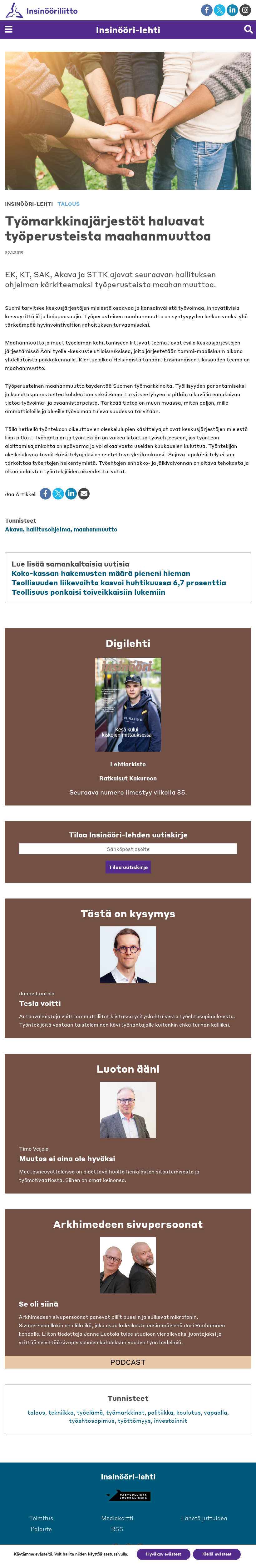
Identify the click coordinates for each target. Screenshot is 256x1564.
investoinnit (170, 1420)
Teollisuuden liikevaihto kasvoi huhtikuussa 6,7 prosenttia (119, 582)
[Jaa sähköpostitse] (84, 494)
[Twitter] (58, 494)
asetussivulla (115, 1554)
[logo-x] (219, 10)
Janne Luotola (37, 993)
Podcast (128, 1362)
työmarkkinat (125, 1412)
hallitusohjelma (48, 529)
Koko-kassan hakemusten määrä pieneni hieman (101, 573)
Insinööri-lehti (128, 29)
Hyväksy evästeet (163, 1554)
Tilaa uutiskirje (128, 867)
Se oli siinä (38, 1303)
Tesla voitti (40, 1003)
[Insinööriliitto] (51, 10)
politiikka (160, 1412)
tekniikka (61, 1412)
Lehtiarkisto (128, 764)
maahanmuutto (95, 529)
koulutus (188, 1412)
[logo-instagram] (245, 10)
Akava (14, 529)
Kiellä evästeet (216, 1554)
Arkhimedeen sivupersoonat (128, 1223)
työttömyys (134, 1420)
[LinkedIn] (71, 494)
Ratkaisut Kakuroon (128, 778)
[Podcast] (128, 1265)
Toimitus (41, 1517)
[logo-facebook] (207, 10)
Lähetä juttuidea (204, 1517)
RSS (117, 1528)
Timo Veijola (34, 1148)
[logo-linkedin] (232, 10)
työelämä (90, 1412)
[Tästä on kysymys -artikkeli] (128, 954)
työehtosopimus (92, 1420)
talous (68, 203)
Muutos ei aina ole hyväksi (67, 1158)
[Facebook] (45, 494)
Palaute (41, 1528)
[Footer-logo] (128, 1495)
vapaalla (215, 1412)
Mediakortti (117, 1517)
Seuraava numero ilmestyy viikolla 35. (128, 792)
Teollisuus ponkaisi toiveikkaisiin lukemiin (88, 592)
